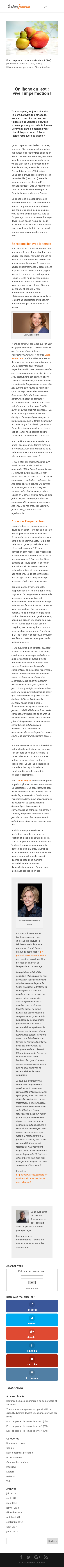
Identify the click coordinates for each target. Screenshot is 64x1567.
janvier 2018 (12, 1508)
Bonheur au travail (15, 1443)
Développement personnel (19, 67)
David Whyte (24, 780)
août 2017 (11, 1527)
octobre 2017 (13, 1517)
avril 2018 (11, 1498)
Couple (10, 1448)
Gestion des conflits (17, 1462)
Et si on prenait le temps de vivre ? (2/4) (28, 60)
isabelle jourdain (18, 63)
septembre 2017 (14, 1522)
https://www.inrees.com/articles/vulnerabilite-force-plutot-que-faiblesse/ (32, 1178)
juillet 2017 (12, 1531)
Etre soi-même (42, 67)
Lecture (10, 1471)
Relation (10, 1476)
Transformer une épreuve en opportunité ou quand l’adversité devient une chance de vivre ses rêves (31, 1413)
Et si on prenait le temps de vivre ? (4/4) (27, 1421)
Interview (11, 1467)
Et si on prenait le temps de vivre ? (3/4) (27, 1426)
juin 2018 (11, 1493)
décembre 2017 (14, 1512)
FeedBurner (32, 1288)
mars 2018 (11, 1503)
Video (9, 1481)
